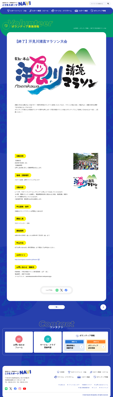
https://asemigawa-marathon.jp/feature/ (26, 259)
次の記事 (103, 307)
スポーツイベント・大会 (18, 11)
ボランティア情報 (100, 11)
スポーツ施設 (83, 11)
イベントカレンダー (74, 384)
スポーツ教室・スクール (40, 11)
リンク (95, 387)
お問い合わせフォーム (102, 384)
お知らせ (62, 384)
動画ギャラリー (87, 384)
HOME (62, 372)
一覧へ (56, 307)
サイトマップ (104, 387)
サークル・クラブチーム (63, 11)
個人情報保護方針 (85, 387)
